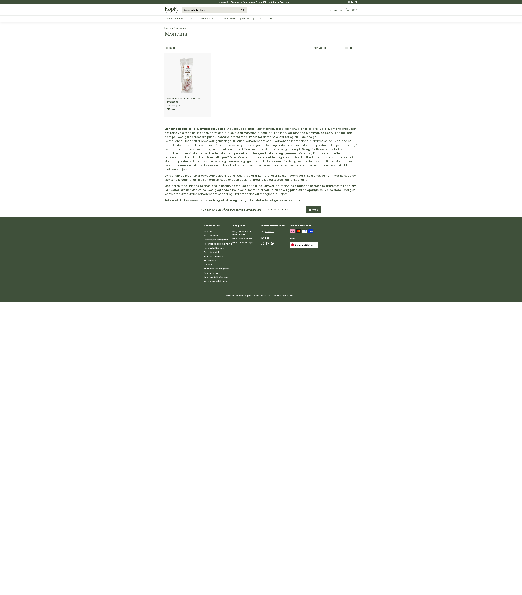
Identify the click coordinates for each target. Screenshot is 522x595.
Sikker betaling (211, 235)
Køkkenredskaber (201, 153)
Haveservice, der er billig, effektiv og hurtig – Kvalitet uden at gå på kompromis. (242, 200)
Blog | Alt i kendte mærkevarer (241, 233)
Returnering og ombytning (218, 243)
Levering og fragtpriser (216, 239)
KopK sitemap (211, 272)
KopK (269, 19)
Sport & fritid (209, 19)
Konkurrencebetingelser (216, 268)
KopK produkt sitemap (216, 276)
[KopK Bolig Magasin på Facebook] (267, 243)
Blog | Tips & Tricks (242, 238)
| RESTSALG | (247, 19)
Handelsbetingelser (214, 248)
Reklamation (210, 260)
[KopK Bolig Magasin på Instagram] (262, 243)
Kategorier (181, 28)
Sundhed (229, 19)
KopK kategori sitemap (216, 281)
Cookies (208, 264)
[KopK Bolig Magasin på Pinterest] (272, 243)
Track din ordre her (214, 256)
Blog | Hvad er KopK (242, 242)
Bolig (191, 19)
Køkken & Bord (173, 19)
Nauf (291, 296)
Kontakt (208, 231)
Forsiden (168, 28)
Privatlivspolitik (211, 252)
